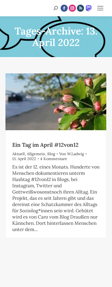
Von (71, 153)
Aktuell (18, 153)
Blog (51, 153)
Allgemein (36, 153)
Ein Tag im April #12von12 (45, 144)
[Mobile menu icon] (100, 8)
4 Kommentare (53, 158)
